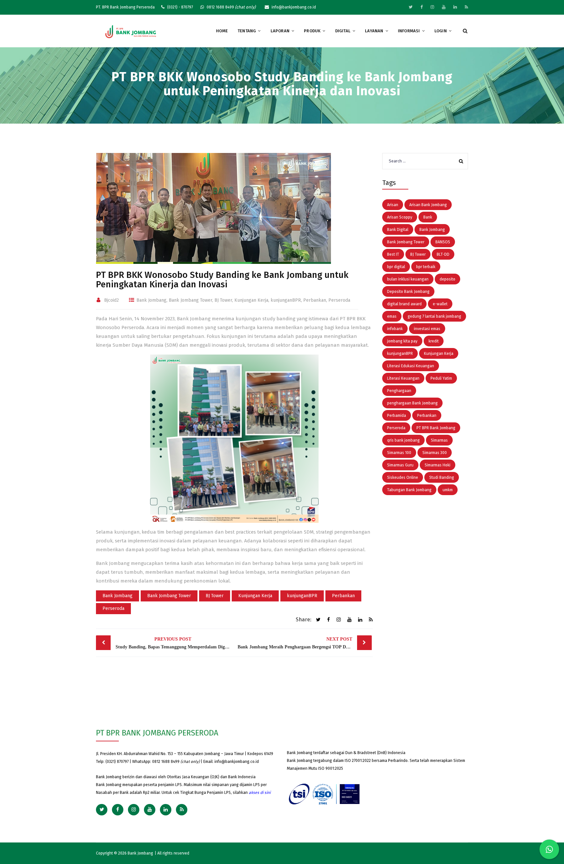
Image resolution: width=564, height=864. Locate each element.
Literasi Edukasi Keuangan (410, 366)
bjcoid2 (111, 300)
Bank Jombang (151, 300)
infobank (395, 328)
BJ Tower (223, 300)
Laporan (280, 30)
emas (392, 316)
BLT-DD (443, 254)
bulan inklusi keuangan (408, 279)
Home (222, 30)
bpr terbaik (425, 267)
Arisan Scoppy (399, 217)
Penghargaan (399, 390)
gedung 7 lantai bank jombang (434, 316)
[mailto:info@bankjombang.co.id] (466, 7)
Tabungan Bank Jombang (409, 490)
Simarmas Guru (400, 465)
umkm (448, 490)
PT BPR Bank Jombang (435, 428)
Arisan (392, 205)
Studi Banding (441, 477)
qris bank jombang (403, 440)
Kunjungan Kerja (251, 300)
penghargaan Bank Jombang (412, 403)
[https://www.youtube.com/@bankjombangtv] (444, 7)
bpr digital (396, 267)
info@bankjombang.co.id (236, 761)
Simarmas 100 (399, 452)
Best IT (393, 254)
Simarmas (439, 440)
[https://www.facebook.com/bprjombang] (421, 7)
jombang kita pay (402, 341)
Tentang (247, 30)
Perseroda (339, 300)
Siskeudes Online (402, 477)
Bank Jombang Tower (190, 300)
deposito (447, 279)
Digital (343, 30)
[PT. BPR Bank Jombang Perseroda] (130, 31)
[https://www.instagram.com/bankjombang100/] (432, 7)
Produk (312, 30)
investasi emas (427, 328)
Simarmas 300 (434, 452)
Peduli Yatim (441, 378)
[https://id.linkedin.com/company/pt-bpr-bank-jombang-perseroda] (455, 7)
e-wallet (440, 304)
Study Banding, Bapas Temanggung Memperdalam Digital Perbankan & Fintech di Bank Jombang (174, 643)
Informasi (409, 30)
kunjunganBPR (286, 300)
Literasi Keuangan (403, 378)
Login (440, 30)
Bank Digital (397, 229)
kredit (434, 341)
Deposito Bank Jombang (408, 291)
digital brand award (404, 304)
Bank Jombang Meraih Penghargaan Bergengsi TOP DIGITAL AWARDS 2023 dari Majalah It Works (305, 643)
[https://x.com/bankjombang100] (411, 7)
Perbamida (396, 415)
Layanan (374, 30)
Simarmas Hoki (437, 465)
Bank (427, 217)
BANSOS (442, 242)
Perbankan (314, 300)
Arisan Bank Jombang (428, 205)
